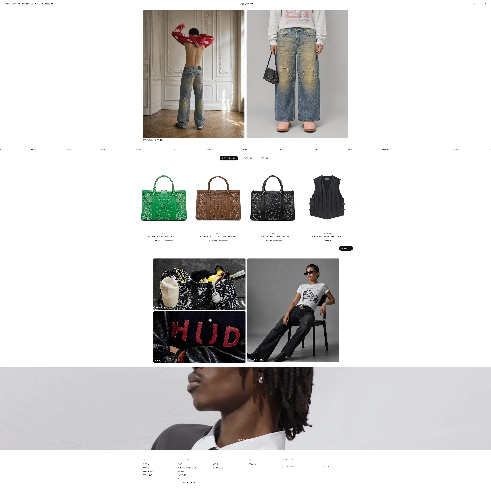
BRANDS (16, 4)
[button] (474, 4)
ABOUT (215, 464)
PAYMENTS (182, 475)
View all (344, 248)
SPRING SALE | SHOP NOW (153, 140)
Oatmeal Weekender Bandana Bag (218, 236)
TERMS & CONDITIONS (186, 482)
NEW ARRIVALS (229, 158)
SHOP (7, 4)
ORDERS (181, 471)
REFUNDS (181, 479)
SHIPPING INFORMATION (187, 468)
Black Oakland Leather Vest (327, 236)
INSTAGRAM (252, 464)
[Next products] (353, 204)
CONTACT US (218, 468)
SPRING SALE (27, 4)
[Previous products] (138, 204)
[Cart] (485, 4)
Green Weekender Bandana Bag (164, 236)
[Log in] (479, 4)
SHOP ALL (147, 464)
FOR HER (265, 158)
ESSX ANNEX (148, 475)
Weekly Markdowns (44, 4)
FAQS (180, 464)
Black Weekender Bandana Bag (273, 236)
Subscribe (328, 466)
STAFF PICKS (248, 158)
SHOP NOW (245, 445)
